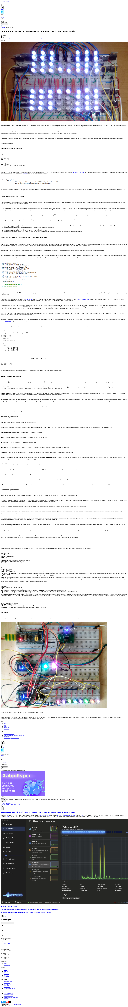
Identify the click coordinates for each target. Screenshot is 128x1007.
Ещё (5, 916)
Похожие (12, 922)
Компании (6, 974)
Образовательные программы (11, 997)
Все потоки (6, 1)
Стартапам (6, 998)
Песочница (6, 976)
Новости (6, 971)
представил (74, 815)
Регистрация (7, 965)
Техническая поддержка (15, 1004)
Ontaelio (3, 27)
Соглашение (7, 987)
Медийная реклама (8, 994)
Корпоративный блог (9, 993)
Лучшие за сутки (5, 922)
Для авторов (7, 983)
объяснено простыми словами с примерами (25, 525)
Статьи (5, 970)
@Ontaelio (3, 762)
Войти (5, 963)
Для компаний (7, 984)
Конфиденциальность (9, 988)
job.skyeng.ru (7, 943)
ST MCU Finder (29, 299)
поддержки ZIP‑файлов (44, 815)
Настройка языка (5, 1004)
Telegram (3, 756)
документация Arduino (78, 172)
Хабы (5, 972)
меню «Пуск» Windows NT (63, 815)
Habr (8, 1005)
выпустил (7, 816)
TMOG (82, 815)
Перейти (3, 801)
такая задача (8, 321)
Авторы (6, 975)
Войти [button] (2, 9)
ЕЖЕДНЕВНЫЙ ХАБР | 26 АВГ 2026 (10, 804)
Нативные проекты (8, 996)
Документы (6, 985)
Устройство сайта (8, 981)
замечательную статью (83, 299)
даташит (25, 173)
